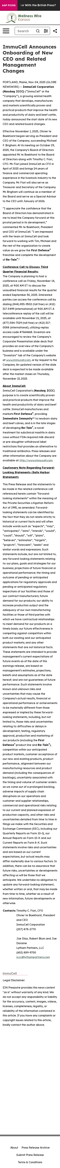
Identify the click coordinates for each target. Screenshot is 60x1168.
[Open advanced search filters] (46, 31)
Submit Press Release (30, 1155)
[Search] (38, 31)
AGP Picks (9, 5)
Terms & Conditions (30, 1162)
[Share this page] (55, 31)
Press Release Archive (36, 1147)
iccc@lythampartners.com (33, 957)
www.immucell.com (18, 360)
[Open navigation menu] (6, 31)
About (14, 1147)
